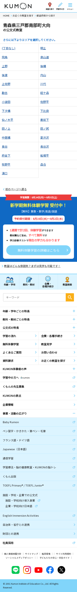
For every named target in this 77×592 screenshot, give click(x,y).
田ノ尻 (44, 128)
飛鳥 (5, 57)
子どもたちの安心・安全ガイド (55, 557)
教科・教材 (29, 284)
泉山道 (44, 57)
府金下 (6, 155)
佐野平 (44, 102)
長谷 (5, 146)
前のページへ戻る (16, 189)
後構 (43, 66)
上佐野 (6, 84)
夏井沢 (44, 137)
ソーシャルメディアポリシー (19, 557)
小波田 (6, 102)
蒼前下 (44, 120)
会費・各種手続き (48, 285)
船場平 (44, 155)
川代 (43, 84)
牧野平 (6, 164)
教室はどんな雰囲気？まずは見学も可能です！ (32, 266)
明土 (43, 48)
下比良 (44, 111)
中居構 (6, 137)
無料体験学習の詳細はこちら (38, 250)
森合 (43, 164)
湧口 (5, 173)
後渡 (5, 75)
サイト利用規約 (63, 553)
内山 (43, 75)
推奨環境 (46, 553)
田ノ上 (6, 128)
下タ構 (6, 111)
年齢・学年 (9, 284)
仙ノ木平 (7, 120)
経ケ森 (44, 93)
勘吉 (5, 93)
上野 (5, 66)
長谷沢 (44, 146)
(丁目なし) (8, 48)
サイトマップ (31, 553)
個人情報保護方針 (12, 553)
